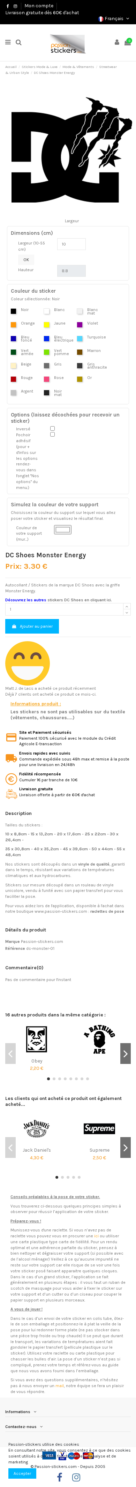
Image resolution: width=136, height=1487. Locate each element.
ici (96, 1236)
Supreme (99, 1150)
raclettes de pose (107, 911)
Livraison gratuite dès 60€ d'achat (42, 12)
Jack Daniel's (37, 1150)
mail (59, 1385)
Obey (36, 1061)
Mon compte (38, 5)
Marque (12, 941)
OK (26, 259)
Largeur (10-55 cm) (31, 246)
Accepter (22, 1473)
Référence (15, 948)
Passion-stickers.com (42, 941)
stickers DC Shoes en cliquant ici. (79, 600)
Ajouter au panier (36, 626)
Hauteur (25, 269)
